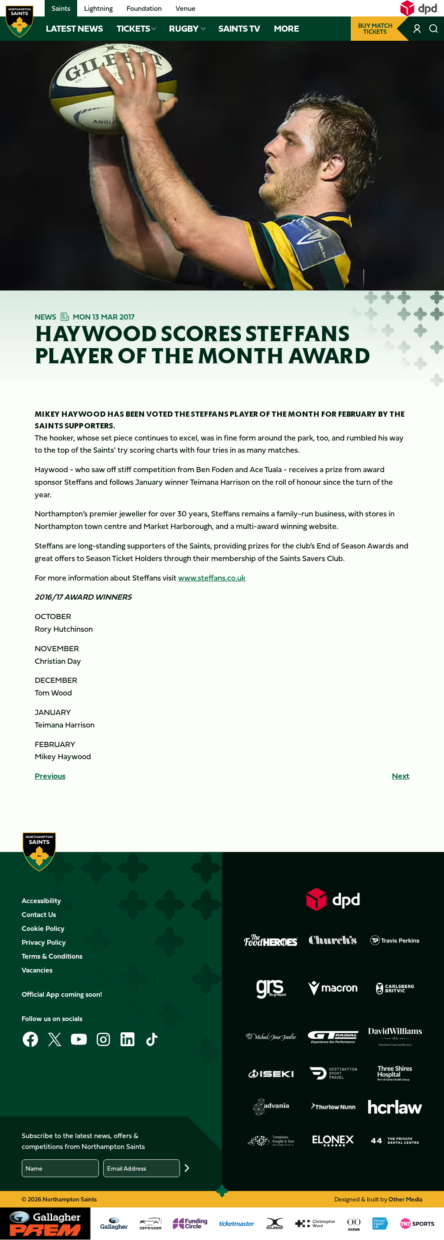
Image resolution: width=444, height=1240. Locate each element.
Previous (50, 776)
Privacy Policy (44, 942)
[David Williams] (395, 1037)
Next (400, 776)
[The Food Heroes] (271, 940)
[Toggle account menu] (418, 28)
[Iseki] (271, 1073)
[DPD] (333, 899)
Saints (61, 8)
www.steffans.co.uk (211, 578)
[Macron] (333, 988)
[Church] (333, 940)
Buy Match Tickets (375, 28)
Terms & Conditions (52, 956)
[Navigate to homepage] (19, 21)
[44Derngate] (395, 1140)
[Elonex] (333, 1140)
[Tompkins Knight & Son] (271, 1140)
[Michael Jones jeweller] (271, 1037)
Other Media (405, 1199)
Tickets (133, 28)
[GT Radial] (333, 1037)
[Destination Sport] (333, 1073)
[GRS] (271, 988)
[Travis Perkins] (395, 940)
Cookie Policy (43, 928)
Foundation (144, 8)
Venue (186, 8)
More (286, 28)
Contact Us (39, 914)
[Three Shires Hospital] (395, 1073)
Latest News (74, 28)
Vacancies (37, 969)
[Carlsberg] (395, 988)
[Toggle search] (434, 28)
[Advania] (271, 1107)
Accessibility (41, 900)
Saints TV (239, 28)
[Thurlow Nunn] (333, 1107)
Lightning (98, 8)
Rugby (184, 28)
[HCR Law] (395, 1107)
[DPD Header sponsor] (418, 8)
